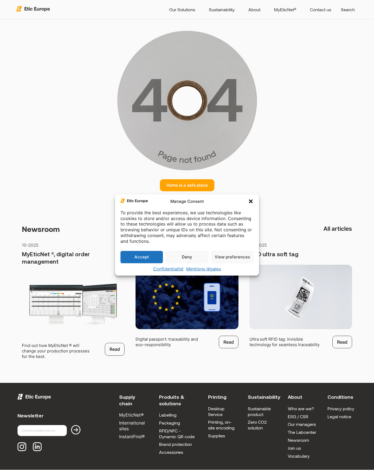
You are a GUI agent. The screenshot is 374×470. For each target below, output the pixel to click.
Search (348, 9)
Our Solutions (182, 9)
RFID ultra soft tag (273, 254)
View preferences (232, 257)
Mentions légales (203, 268)
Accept (141, 257)
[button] (251, 201)
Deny (187, 257)
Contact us (320, 9)
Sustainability (222, 9)
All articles (337, 228)
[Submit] (79, 431)
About (254, 9)
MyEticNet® (285, 9)
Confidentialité (168, 268)
